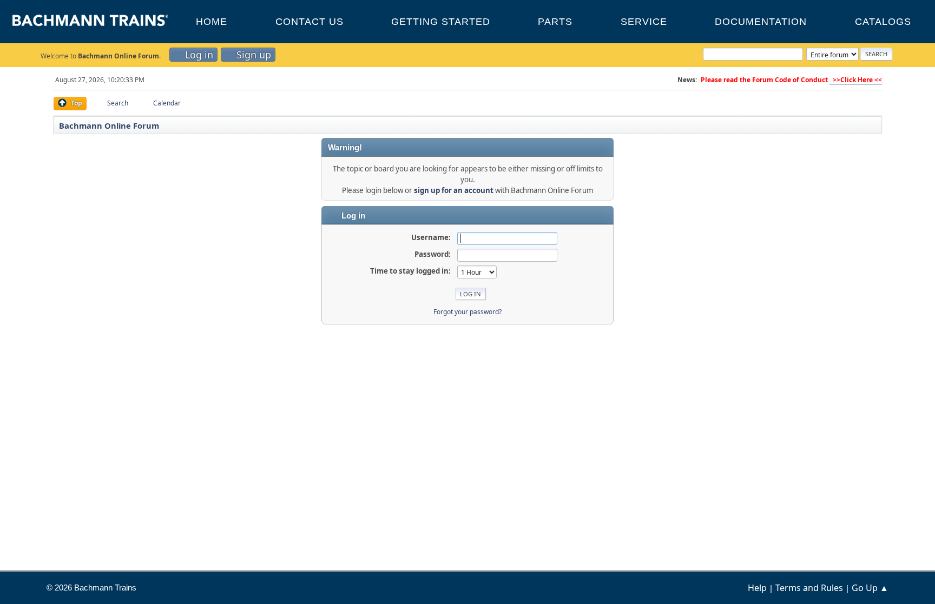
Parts (555, 21)
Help (757, 588)
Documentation (761, 21)
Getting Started (440, 21)
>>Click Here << (855, 79)
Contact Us (309, 21)
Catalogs (883, 21)
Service (644, 21)
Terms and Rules (809, 588)
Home (211, 21)
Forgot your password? (467, 311)
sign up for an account (453, 190)
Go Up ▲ (870, 588)
